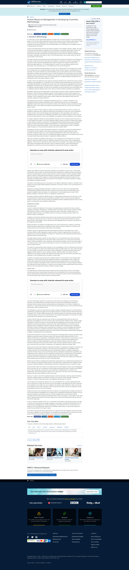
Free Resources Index (90, 92)
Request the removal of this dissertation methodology (42, 475)
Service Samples (76, 539)
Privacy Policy (30, 562)
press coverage (70, 499)
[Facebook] (28, 537)
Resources (71, 6)
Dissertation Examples (90, 79)
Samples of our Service (91, 67)
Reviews (58, 6)
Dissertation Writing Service (92, 57)
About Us (64, 6)
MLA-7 (39, 427)
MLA (34, 427)
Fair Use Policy (95, 542)
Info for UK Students (96, 539)
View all (79, 445)
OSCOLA (66, 427)
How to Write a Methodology (92, 89)
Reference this (32, 29)
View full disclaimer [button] (63, 13)
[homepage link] (28, 17)
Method (32, 17)
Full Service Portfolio (90, 70)
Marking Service (89, 65)
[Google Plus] (36, 537)
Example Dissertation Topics (92, 87)
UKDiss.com (32, 6)
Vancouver (52, 427)
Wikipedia (59, 427)
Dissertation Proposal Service (92, 59)
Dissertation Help (91, 491)
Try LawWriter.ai (91, 39)
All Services (56, 542)
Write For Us (94, 547)
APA (29, 427)
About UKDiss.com (96, 536)
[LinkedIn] (32, 537)
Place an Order (96, 6)
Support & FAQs (95, 544)
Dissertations (51, 6)
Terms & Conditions (40, 562)
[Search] (85, 2)
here (79, 11)
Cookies (48, 562)
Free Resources (76, 542)
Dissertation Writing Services (60, 536)
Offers (44, 6)
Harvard (45, 427)
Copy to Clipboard (33, 440)
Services (39, 6)
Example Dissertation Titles (92, 85)
